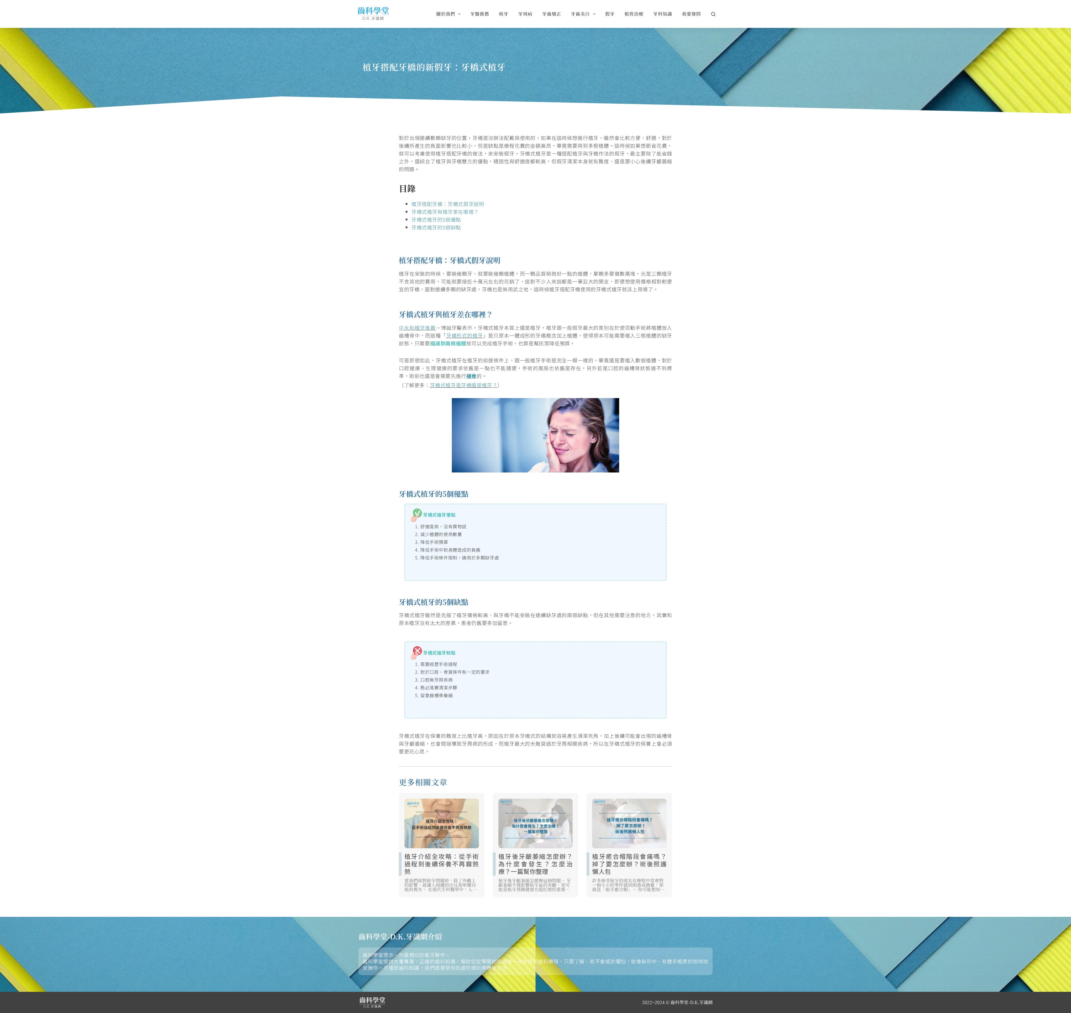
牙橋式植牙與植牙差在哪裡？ (445, 211)
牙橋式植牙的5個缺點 (436, 227)
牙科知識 (662, 14)
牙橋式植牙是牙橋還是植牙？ (464, 385)
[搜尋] (713, 14)
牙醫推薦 (479, 14)
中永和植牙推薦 (417, 327)
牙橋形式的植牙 (464, 335)
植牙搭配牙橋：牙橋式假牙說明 (447, 203)
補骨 (471, 375)
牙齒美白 (580, 14)
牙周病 (525, 14)
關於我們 (445, 14)
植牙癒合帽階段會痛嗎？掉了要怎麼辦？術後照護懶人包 (629, 864)
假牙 (610, 14)
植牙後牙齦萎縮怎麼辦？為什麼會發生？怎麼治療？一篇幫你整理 (535, 864)
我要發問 (691, 14)
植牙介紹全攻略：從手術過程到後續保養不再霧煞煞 (441, 864)
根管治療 (633, 14)
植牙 (503, 14)
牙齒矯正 (551, 14)
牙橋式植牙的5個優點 (436, 219)
